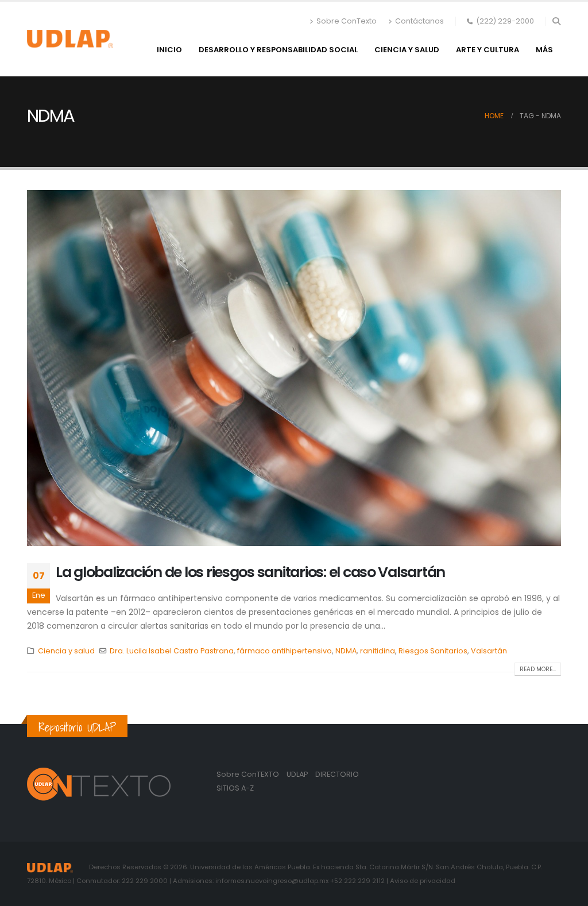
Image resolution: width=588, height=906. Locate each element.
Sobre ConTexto (346, 21)
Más (544, 49)
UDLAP (298, 774)
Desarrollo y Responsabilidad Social (278, 49)
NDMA (346, 651)
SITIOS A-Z (235, 788)
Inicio (169, 49)
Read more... (538, 669)
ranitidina (377, 651)
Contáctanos (419, 21)
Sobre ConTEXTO (247, 774)
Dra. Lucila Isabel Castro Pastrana (172, 651)
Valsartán (489, 651)
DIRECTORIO (337, 774)
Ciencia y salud (406, 49)
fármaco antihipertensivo (284, 651)
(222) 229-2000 (505, 21)
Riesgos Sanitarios (433, 651)
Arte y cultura (487, 49)
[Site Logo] (70, 39)
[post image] (294, 368)
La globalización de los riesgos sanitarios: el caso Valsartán (250, 572)
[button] (556, 21)
